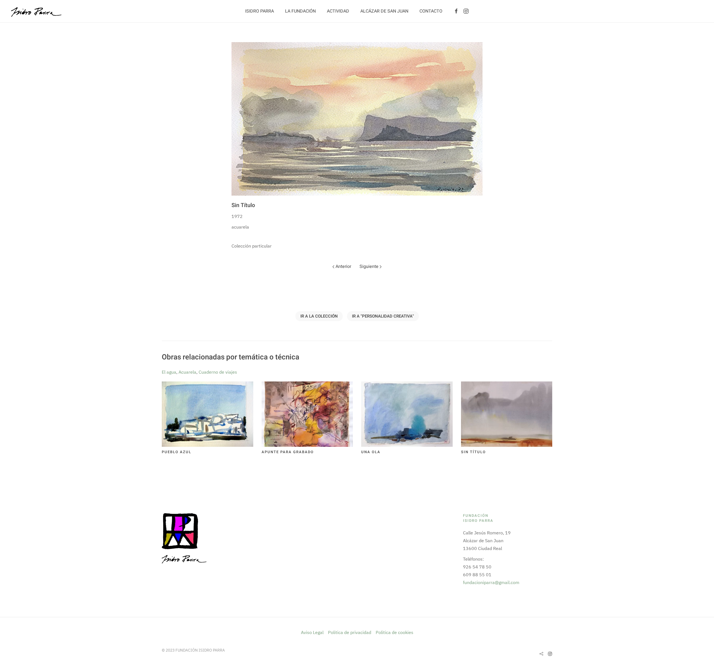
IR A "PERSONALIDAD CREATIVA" (383, 316)
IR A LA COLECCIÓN (319, 316)
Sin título (473, 452)
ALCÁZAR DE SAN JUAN (384, 11)
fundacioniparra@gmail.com (491, 582)
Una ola (370, 452)
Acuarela (187, 372)
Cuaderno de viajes (218, 372)
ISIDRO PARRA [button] (259, 11)
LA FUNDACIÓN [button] (300, 11)
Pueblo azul (176, 452)
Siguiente (370, 266)
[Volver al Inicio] (36, 11)
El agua (169, 372)
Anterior (342, 266)
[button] (357, 119)
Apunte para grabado (288, 452)
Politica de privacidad (349, 632)
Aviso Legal (313, 632)
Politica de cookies (394, 632)
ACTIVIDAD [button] (338, 11)
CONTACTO (430, 11)
